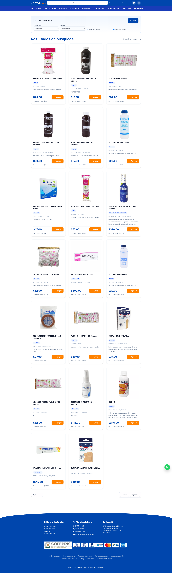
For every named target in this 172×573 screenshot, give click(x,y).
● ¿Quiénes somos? (54, 556)
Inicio (31, 8)
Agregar (58, 97)
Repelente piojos (139, 8)
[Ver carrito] (134, 3)
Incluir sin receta (120, 29)
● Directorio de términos (104, 559)
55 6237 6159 (79, 529)
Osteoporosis (126, 8)
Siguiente (135, 495)
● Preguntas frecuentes (84, 556)
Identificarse (126, 3)
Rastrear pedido (114, 3)
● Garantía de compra (101, 556)
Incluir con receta (94, 29)
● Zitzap (81, 559)
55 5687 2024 (80, 531)
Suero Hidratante (50, 8)
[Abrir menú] (139, 3)
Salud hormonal (99, 8)
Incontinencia (74, 8)
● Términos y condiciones (68, 559)
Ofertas (38, 8)
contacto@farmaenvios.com (84, 534)
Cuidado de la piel (113, 8)
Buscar (133, 21)
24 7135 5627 (79, 526)
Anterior (124, 495)
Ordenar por (37, 25)
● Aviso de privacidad (117, 556)
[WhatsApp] (167, 467)
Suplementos (86, 8)
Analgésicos (63, 8)
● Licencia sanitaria (68, 556)
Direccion (63, 25)
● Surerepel (90, 559)
